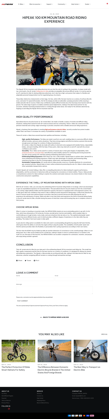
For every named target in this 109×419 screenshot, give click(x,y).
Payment (4, 398)
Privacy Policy (49, 305)
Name (18, 276)
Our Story (4, 393)
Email (56, 276)
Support (49, 4)
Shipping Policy (41, 400)
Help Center (75, 4)
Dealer (87, 4)
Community (61, 4)
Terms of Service (59, 305)
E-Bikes (20, 4)
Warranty (39, 393)
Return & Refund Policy (43, 403)
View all (104, 334)
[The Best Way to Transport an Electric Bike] (90, 351)
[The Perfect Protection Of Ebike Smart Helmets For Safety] (18, 351)
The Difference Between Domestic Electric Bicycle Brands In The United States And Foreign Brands (54, 370)
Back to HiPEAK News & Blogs (56, 317)
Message (19, 284)
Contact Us (40, 396)
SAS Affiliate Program (7, 396)
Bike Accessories (35, 4)
